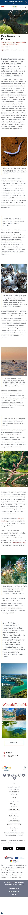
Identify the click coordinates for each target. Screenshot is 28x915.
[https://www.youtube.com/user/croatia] (19, 792)
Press (14, 836)
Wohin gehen (14, 822)
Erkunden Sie (7, 702)
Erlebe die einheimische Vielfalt (14, 853)
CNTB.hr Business (14, 834)
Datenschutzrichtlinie (14, 909)
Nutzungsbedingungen (14, 906)
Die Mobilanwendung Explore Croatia (14, 2)
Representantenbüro (14, 838)
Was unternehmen (14, 819)
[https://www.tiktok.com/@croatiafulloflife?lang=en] (14, 795)
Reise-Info (14, 824)
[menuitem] (8, 866)
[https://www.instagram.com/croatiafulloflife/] (8, 792)
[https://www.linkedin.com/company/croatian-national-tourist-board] (23, 792)
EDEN (14, 848)
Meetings (14, 831)
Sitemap (14, 912)
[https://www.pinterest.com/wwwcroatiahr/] (15, 792)
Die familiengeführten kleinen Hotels (14, 850)
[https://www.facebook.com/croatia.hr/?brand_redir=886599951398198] (4, 792)
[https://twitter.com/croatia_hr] (12, 792)
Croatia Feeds (14, 846)
